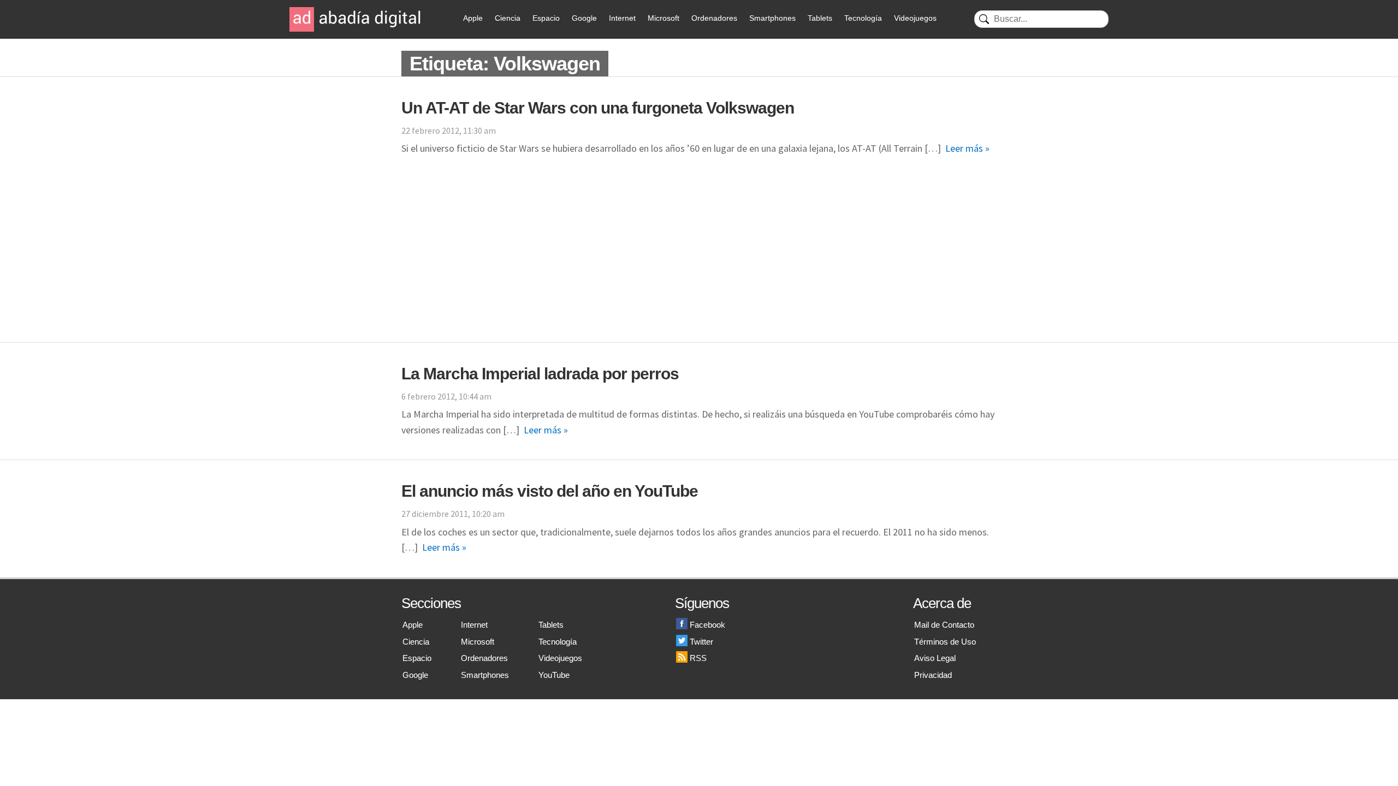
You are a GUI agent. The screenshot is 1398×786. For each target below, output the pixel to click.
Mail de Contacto (944, 624)
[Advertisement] (699, 260)
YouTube (554, 675)
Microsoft (663, 18)
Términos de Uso (945, 641)
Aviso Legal (935, 658)
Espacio (546, 18)
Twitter (701, 641)
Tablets (820, 18)
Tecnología (863, 18)
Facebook (707, 624)
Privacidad (933, 675)
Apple (473, 18)
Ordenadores (714, 18)
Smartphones (772, 18)
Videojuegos (915, 18)
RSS (698, 658)
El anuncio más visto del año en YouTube (549, 491)
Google (584, 18)
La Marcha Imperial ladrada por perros (540, 374)
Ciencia (507, 18)
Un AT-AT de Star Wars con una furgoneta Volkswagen (597, 108)
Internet (622, 18)
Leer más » (967, 148)
